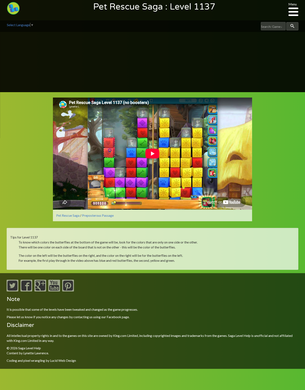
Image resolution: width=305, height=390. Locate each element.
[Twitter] (12, 290)
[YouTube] (54, 290)
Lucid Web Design (63, 360)
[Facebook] (26, 290)
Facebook (114, 317)
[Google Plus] (40, 290)
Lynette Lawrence (35, 353)
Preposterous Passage (98, 215)
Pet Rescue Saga (67, 215)
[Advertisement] (152, 63)
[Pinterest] (68, 290)
